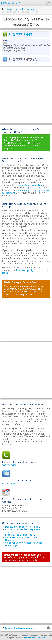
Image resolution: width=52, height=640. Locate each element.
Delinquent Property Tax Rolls (21, 526)
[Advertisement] (26, 95)
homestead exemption (30, 184)
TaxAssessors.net (13, 8)
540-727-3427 (9, 465)
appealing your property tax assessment (25, 191)
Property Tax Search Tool (19, 534)
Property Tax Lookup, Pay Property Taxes (24, 531)
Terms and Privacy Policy (33, 637)
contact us (33, 554)
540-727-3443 (20, 34)
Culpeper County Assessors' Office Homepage (23, 544)
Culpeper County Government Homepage (21, 538)
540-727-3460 (9, 483)
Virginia (31, 8)
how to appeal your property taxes (25, 271)
